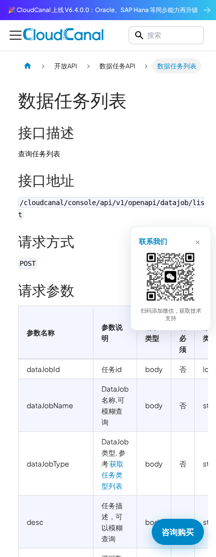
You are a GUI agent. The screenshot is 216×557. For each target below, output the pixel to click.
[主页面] (27, 65)
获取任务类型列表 (112, 474)
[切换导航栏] (15, 35)
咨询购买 (178, 531)
